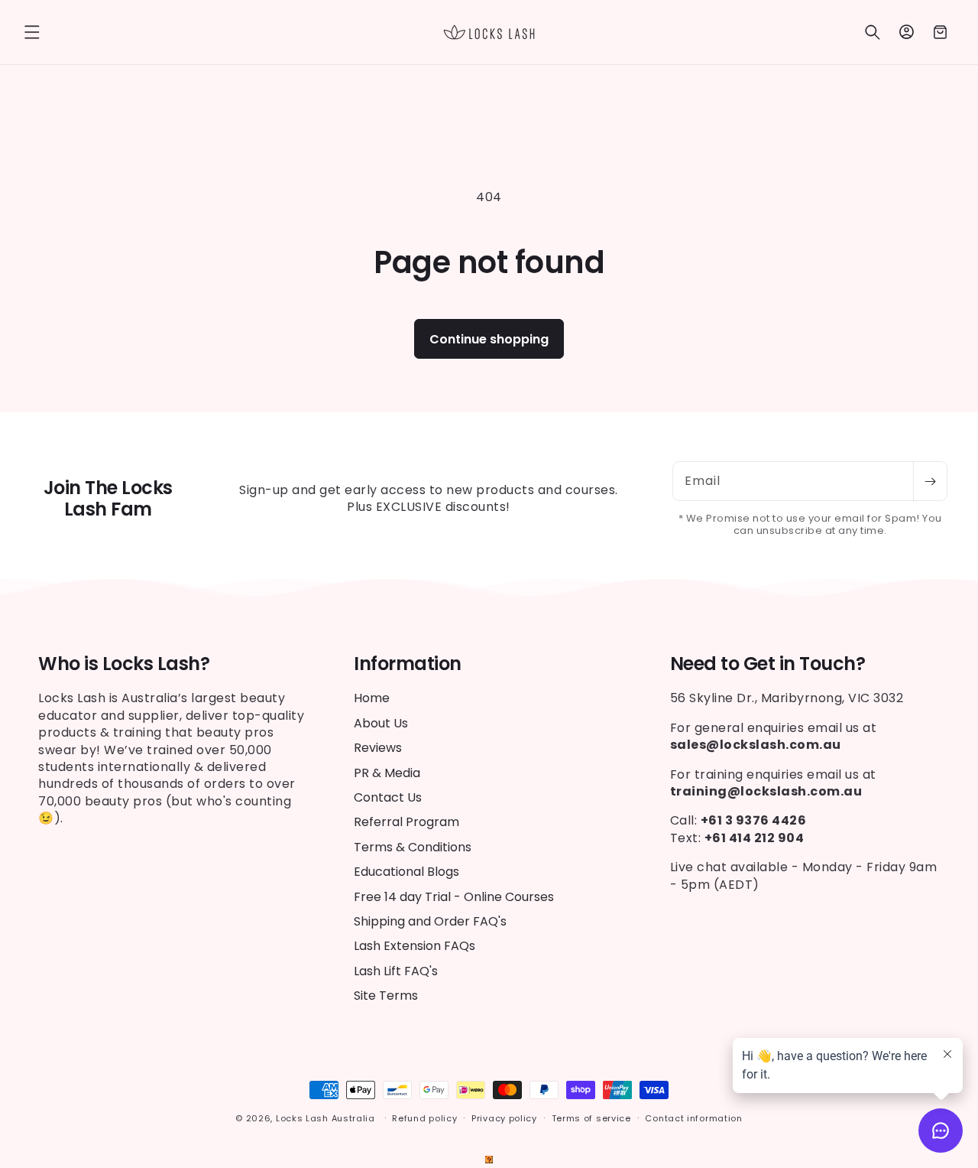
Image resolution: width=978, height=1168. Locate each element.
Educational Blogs (406, 871)
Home (372, 698)
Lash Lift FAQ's (396, 971)
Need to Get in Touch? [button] (768, 664)
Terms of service (591, 1118)
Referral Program (406, 822)
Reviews (378, 747)
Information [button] (407, 664)
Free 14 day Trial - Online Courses (454, 897)
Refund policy (424, 1118)
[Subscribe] (930, 481)
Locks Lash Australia (327, 1118)
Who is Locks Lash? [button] (123, 664)
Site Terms (386, 995)
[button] (32, 32)
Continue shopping (489, 339)
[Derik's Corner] (489, 1159)
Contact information (693, 1118)
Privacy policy (504, 1118)
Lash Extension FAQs (414, 946)
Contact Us (388, 797)
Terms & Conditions (412, 847)
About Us (381, 723)
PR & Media (387, 773)
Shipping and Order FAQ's (430, 921)
